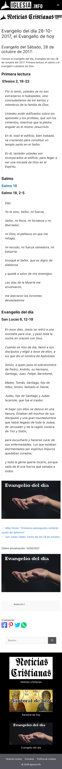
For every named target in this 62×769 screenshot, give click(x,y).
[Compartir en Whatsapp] (24, 627)
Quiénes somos (14, 759)
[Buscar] (52, 640)
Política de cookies (46, 759)
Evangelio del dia (31, 747)
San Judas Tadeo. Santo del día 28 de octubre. (32, 536)
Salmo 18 (9, 186)
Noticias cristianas (31, 682)
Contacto (29, 759)
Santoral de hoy (31, 714)
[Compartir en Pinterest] (11, 627)
